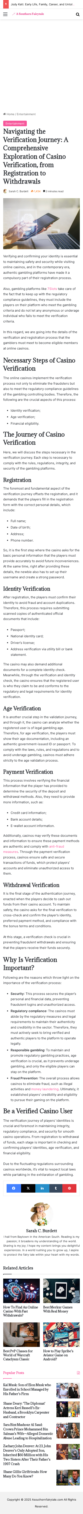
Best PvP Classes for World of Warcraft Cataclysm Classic (18, 1355)
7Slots (52, 289)
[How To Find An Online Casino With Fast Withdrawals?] (21, 1291)
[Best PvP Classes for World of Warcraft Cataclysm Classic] (21, 1334)
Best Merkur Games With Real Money (58, 1309)
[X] (28, 1188)
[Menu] (5, 15)
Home (10, 114)
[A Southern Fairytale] (28, 14)
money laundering (45, 1089)
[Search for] (78, 15)
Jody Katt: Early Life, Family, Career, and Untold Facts (46, 4)
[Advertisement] (41, 67)
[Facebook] (14, 1188)
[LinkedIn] (42, 1188)
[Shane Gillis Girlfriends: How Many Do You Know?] (68, 1477)
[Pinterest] (69, 1188)
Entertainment (26, 114)
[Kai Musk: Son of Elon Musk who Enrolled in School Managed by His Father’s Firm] (68, 1391)
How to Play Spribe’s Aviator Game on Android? (58, 1355)
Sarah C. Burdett (18, 191)
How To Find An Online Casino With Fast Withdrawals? (20, 1311)
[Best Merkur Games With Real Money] (61, 1291)
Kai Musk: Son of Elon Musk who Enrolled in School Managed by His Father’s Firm (27, 1389)
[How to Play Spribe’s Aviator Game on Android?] (61, 1334)
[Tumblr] (56, 1188)
